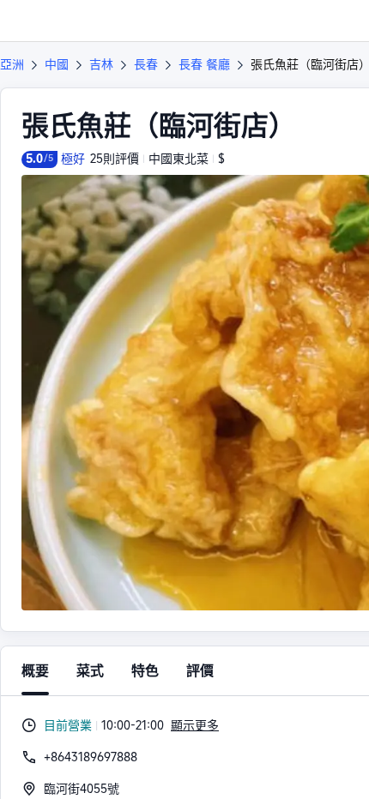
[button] (339, 20)
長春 (146, 64)
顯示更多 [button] (195, 725)
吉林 (101, 64)
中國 (57, 64)
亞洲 (12, 64)
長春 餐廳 (204, 64)
